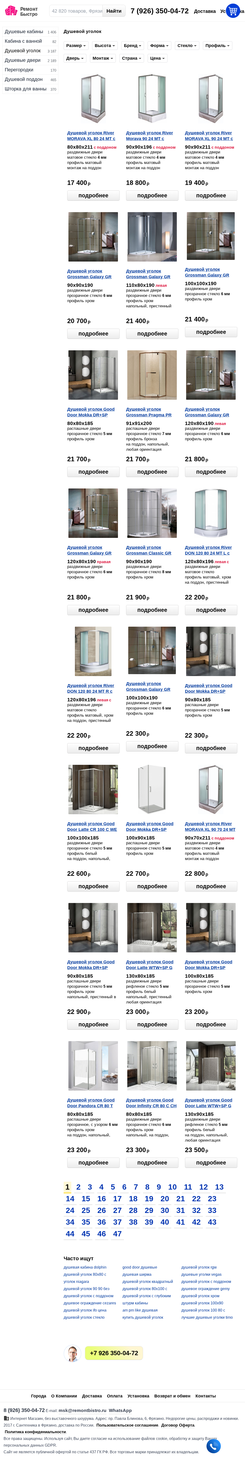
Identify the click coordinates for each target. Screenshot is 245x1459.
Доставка (92, 1396)
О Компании (64, 1396)
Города (38, 1396)
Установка (138, 1396)
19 (149, 1198)
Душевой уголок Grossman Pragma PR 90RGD (149, 412)
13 (219, 1187)
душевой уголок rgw (199, 1267)
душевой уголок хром (200, 1296)
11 (188, 1187)
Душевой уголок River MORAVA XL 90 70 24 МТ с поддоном (210, 827)
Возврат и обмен (172, 1396)
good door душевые (139, 1267)
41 (180, 1222)
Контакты (205, 1396)
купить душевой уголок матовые (142, 1317)
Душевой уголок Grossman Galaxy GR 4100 (148, 687)
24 (70, 1210)
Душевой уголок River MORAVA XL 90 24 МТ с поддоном (209, 136)
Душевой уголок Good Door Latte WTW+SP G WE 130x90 (208, 1103)
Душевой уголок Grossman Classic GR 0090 (148, 550)
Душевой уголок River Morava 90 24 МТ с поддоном (149, 136)
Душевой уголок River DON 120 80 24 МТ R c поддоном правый (90, 689)
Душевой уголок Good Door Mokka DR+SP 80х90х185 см (91, 965)
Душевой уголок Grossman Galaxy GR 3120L (207, 412)
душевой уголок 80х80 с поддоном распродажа (85, 1274)
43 (212, 1222)
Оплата (114, 1396)
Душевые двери (22, 60)
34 (70, 1222)
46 (101, 1233)
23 (212, 1198)
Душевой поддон (24, 79)
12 (203, 1187)
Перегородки (19, 69)
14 (70, 1198)
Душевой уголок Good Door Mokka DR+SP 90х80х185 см (208, 689)
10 (172, 1187)
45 (86, 1233)
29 (149, 1210)
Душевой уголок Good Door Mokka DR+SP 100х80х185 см (208, 965)
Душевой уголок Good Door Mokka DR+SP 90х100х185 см (149, 827)
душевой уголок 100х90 (202, 1303)
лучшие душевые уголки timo (207, 1317)
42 (196, 1222)
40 (165, 1222)
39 (149, 1222)
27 (117, 1210)
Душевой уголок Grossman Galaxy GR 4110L (148, 274)
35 (86, 1222)
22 (196, 1198)
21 (180, 1198)
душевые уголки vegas (201, 1274)
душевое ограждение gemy (205, 1289)
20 (165, 1198)
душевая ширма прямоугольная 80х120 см (145, 1274)
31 (180, 1210)
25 (86, 1210)
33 (212, 1210)
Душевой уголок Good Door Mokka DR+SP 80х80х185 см (91, 412)
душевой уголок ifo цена (85, 1310)
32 (196, 1210)
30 (165, 1210)
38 (133, 1222)
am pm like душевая (140, 1310)
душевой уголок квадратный (147, 1282)
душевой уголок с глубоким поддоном (146, 1296)
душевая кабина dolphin (85, 1267)
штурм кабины (135, 1303)
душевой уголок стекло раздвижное (84, 1317)
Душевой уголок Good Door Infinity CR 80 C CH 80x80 (151, 1103)
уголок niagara (76, 1282)
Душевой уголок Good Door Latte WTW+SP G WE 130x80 (149, 965)
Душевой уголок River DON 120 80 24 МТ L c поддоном (208, 550)
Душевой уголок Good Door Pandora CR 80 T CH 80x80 (91, 1103)
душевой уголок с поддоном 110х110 (88, 1296)
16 (101, 1198)
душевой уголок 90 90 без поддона (86, 1289)
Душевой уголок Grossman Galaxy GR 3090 (89, 274)
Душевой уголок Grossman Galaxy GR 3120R (89, 550)
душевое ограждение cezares (90, 1303)
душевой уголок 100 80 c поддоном (203, 1310)
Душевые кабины (24, 31)
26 (101, 1210)
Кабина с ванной (23, 41)
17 (117, 1198)
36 (101, 1222)
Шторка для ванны (25, 88)
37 (117, 1222)
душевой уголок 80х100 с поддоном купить (144, 1289)
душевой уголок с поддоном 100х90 (206, 1282)
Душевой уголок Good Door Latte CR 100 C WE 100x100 (92, 827)
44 (70, 1233)
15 (86, 1198)
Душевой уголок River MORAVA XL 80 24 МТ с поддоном (91, 136)
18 (133, 1198)
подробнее (93, 195)
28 (133, 1210)
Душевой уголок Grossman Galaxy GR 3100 (207, 272)
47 (117, 1233)
